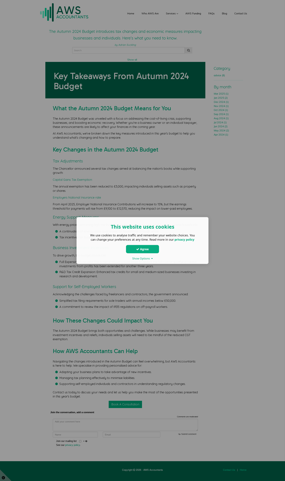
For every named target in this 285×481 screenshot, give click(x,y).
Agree (144, 249)
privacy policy (184, 239)
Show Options (141, 258)
